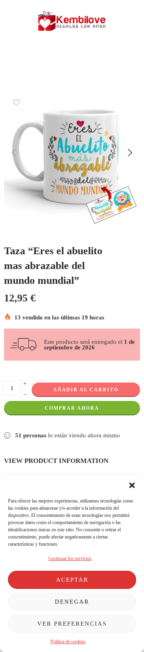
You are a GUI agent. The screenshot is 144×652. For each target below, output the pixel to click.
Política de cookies (68, 641)
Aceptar (72, 579)
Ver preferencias (72, 623)
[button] (132, 485)
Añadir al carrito (85, 390)
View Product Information (56, 461)
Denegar (72, 601)
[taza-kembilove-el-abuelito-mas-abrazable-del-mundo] (72, 160)
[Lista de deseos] (16, 102)
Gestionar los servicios (70, 558)
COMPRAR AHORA (72, 408)
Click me (45, 56)
